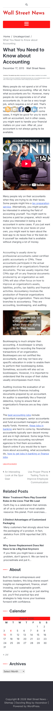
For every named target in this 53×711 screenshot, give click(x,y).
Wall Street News (24, 13)
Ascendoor (41, 702)
